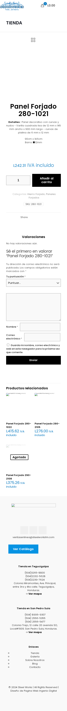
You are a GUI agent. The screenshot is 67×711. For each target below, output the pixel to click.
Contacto (35, 667)
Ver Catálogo (23, 549)
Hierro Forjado (36, 194)
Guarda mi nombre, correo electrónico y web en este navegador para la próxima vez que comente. (33, 348)
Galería (34, 656)
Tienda (35, 653)
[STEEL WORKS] (12, 5)
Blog (35, 663)
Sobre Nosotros (34, 660)
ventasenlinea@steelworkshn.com (33, 537)
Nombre (12, 327)
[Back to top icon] (33, 684)
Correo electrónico (14, 336)
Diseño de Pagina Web (24, 691)
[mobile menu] (62, 5)
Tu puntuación (16, 276)
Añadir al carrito (46, 180)
